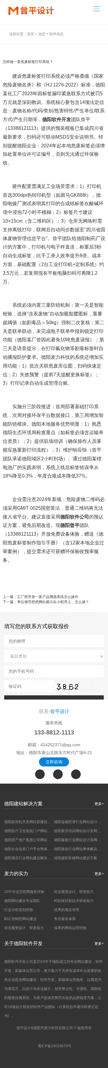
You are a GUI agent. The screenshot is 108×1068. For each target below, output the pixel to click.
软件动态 (56, 34)
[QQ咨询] (76, 774)
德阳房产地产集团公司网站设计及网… (34, 840)
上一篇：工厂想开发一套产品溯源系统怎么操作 (40, 597)
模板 (70, 128)
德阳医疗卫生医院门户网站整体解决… (34, 831)
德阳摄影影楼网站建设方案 (75, 858)
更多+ (99, 804)
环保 (89, 154)
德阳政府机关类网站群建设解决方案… (34, 822)
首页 (30, 34)
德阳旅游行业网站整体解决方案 (79, 849)
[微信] (58, 774)
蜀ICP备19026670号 (54, 1046)
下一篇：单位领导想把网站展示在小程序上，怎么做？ (46, 602)
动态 (41, 34)
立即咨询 (54, 762)
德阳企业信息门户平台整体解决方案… (34, 849)
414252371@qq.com (60, 744)
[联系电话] (40, 774)
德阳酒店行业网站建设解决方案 (29, 858)
